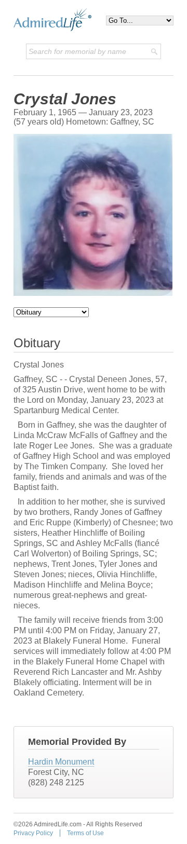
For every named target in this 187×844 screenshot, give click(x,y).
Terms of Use (85, 833)
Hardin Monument (61, 761)
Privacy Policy (33, 833)
